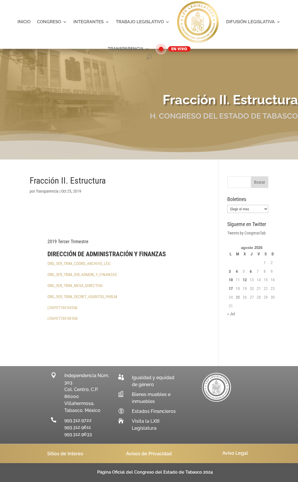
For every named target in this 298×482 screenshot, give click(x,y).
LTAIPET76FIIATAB (62, 307)
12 (245, 279)
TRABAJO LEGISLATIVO (140, 22)
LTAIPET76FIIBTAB (62, 318)
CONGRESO (49, 22)
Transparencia (47, 191)
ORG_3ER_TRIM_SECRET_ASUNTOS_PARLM (82, 296)
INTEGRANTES (88, 22)
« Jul (231, 313)
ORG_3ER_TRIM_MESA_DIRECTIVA (75, 285)
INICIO (24, 22)
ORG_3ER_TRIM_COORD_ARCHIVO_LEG (78, 263)
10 (231, 279)
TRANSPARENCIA (125, 49)
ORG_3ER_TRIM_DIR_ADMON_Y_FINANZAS (82, 274)
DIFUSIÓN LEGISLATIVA (250, 22)
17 (231, 288)
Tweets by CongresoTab (246, 233)
